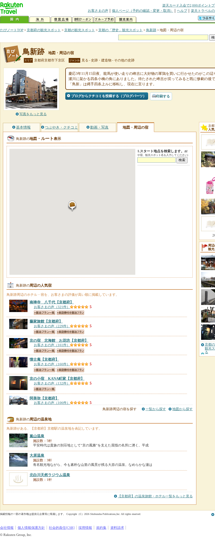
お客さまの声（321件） (52, 307)
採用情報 (85, 528)
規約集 (101, 528)
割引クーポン (82, 19)
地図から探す (182, 409)
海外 (39, 19)
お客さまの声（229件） (52, 326)
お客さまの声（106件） (52, 403)
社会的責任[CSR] (61, 528)
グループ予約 (104, 19)
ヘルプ (182, 11)
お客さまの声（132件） (52, 383)
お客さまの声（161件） (52, 345)
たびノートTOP (11, 30)
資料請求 (117, 528)
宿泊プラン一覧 (44, 312)
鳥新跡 (151, 30)
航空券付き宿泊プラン (70, 312)
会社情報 (7, 528)
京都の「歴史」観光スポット (120, 30)
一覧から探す (156, 409)
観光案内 (125, 19)
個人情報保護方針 (31, 528)
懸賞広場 (61, 19)
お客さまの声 (98, 11)
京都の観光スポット (79, 30)
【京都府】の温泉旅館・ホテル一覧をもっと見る (155, 496)
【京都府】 (52, 302)
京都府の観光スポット (44, 30)
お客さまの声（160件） (52, 364)
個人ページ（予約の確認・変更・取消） (142, 11)
